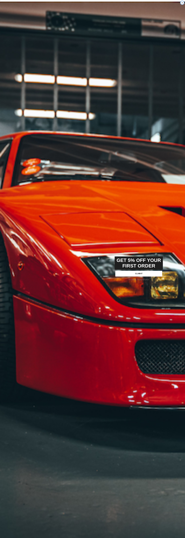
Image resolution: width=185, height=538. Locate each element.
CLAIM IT (138, 274)
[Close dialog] (182, 3)
